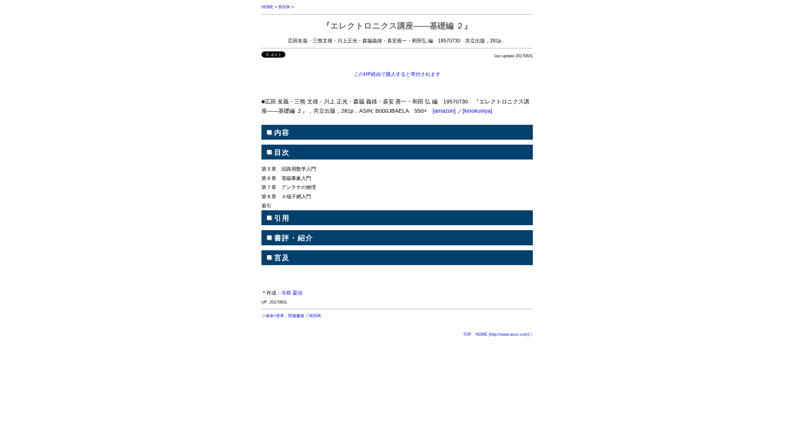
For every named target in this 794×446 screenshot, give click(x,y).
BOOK (284, 7)
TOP (467, 334)
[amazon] (445, 111)
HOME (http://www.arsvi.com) (502, 334)
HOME (267, 7)
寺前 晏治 (291, 292)
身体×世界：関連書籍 (284, 315)
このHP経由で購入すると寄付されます (397, 74)
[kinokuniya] (477, 111)
